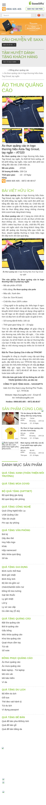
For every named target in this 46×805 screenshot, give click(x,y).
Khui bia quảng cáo (11, 638)
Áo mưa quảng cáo (11, 666)
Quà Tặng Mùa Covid (15, 483)
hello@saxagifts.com (25, 398)
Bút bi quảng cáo (10, 626)
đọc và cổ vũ (9, 44)
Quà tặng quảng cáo (16, 618)
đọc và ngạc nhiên (11, 62)
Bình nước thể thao (11, 571)
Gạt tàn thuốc (8, 595)
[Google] (10, 768)
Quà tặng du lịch (13, 689)
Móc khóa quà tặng (11, 554)
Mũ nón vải (7, 674)
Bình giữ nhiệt (9, 575)
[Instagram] (4, 764)
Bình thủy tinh (8, 579)
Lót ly (4, 603)
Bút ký (5, 534)
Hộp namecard (9, 550)
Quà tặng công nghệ (16, 506)
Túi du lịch (7, 705)
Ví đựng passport (10, 709)
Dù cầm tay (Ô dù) (11, 611)
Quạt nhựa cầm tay (11, 642)
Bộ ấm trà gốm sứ (11, 583)
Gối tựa (5, 697)
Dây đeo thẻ (8, 538)
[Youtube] (10, 764)
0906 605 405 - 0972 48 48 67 (21, 181)
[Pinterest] (4, 768)
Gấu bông (7, 630)
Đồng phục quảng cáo (19, 70)
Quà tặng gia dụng (15, 567)
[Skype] (22, 764)
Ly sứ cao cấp (9, 607)
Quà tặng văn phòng (16, 530)
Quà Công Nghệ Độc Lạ (13, 511)
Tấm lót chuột (8, 519)
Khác (4, 546)
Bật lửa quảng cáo (11, 622)
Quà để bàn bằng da (12, 729)
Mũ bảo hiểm (8, 678)
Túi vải (5, 646)
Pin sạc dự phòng (10, 523)
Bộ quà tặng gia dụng (12, 495)
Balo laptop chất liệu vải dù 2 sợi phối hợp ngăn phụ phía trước (32, 445)
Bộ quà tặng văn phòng (13, 499)
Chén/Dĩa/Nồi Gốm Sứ (13, 587)
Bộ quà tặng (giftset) (17, 491)
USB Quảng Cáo (10, 515)
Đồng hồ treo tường (11, 591)
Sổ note (5, 650)
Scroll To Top (39, 760)
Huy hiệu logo (8, 542)
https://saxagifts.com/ (22, 395)
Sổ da (5, 558)
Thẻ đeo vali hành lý (12, 701)
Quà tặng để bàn (13, 717)
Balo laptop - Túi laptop (13, 670)
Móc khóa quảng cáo (12, 634)
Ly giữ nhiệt (7, 599)
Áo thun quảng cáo (11, 216)
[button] (1, 26)
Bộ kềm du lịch (9, 693)
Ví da (4, 682)
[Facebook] (16, 764)
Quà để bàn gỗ (9, 725)
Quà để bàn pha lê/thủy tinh (15, 721)
